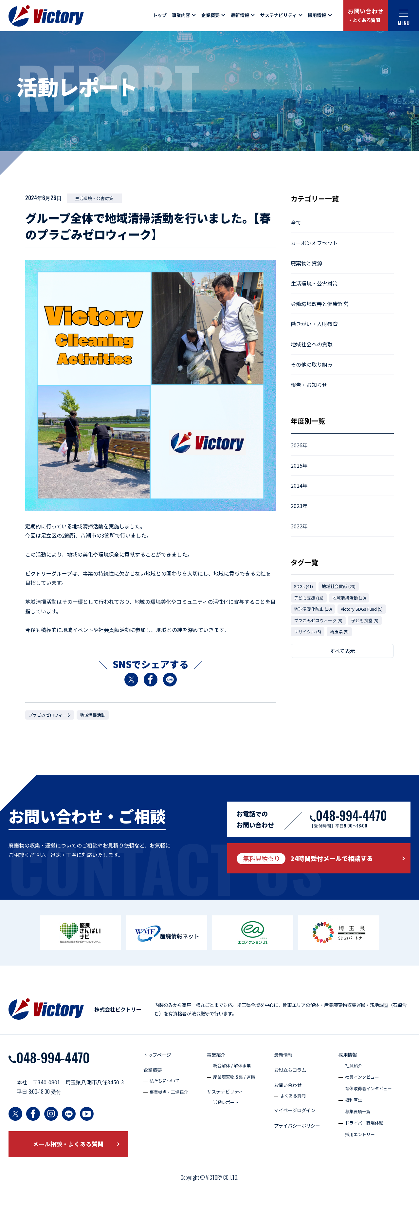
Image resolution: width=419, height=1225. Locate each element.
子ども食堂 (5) (364, 620)
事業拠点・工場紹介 (169, 1092)
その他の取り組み (312, 364)
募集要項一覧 (358, 1111)
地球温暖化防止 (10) (313, 609)
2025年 (299, 465)
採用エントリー (360, 1134)
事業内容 (181, 15)
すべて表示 (342, 651)
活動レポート (226, 1102)
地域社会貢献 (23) (338, 586)
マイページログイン (294, 1110)
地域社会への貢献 (312, 344)
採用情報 (317, 15)
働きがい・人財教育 (314, 324)
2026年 (299, 445)
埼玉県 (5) (339, 631)
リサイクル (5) (307, 631)
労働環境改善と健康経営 (319, 304)
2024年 (299, 485)
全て (296, 222)
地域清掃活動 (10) (349, 598)
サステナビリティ (278, 15)
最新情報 (240, 15)
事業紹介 (216, 1054)
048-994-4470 (53, 1057)
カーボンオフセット (314, 243)
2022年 (299, 526)
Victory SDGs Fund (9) (362, 609)
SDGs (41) (303, 586)
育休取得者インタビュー (368, 1088)
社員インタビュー (362, 1077)
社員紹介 (353, 1065)
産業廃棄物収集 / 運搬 (234, 1077)
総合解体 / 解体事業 (232, 1065)
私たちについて (164, 1080)
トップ (160, 15)
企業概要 (210, 15)
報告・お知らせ (309, 385)
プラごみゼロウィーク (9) (318, 620)
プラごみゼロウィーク (49, 715)
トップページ (157, 1054)
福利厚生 (353, 1100)
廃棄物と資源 (306, 263)
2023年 (299, 506)
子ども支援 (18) (308, 598)
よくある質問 (293, 1095)
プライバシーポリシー (297, 1125)
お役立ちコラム (290, 1069)
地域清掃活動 (92, 715)
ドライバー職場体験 (364, 1123)
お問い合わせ (365, 15)
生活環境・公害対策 (94, 198)
